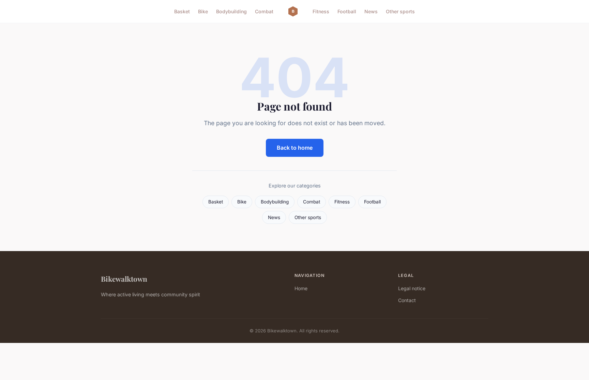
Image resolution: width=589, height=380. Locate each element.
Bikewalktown (124, 278)
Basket (182, 11)
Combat (264, 11)
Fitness (321, 11)
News (371, 11)
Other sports (400, 11)
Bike (203, 11)
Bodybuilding (231, 11)
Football (346, 11)
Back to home (295, 147)
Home (300, 288)
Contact (407, 300)
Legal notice (411, 288)
